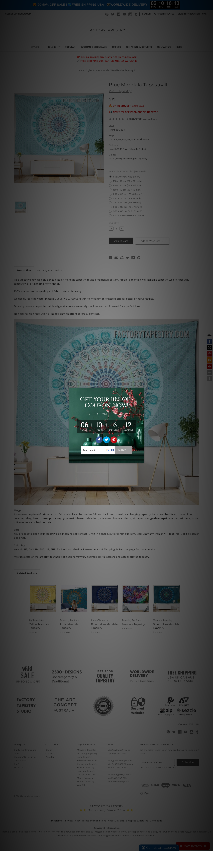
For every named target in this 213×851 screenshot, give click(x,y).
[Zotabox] (142, 460)
